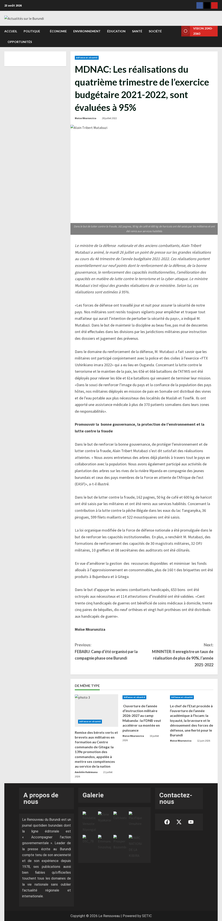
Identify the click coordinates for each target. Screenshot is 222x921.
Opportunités (20, 42)
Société (155, 31)
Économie (58, 31)
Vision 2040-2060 (203, 30)
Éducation (116, 31)
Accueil (10, 31)
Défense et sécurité (86, 57)
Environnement (87, 31)
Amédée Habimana (86, 772)
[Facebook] (199, 5)
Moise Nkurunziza (85, 118)
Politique (32, 31)
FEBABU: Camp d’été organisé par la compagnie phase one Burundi (106, 651)
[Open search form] (176, 36)
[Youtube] (214, 5)
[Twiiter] (207, 5)
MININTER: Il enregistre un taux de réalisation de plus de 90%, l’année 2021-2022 (182, 654)
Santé (137, 31)
